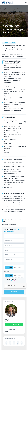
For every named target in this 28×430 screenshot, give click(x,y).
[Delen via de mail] (21, 343)
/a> (14, 343)
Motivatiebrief (7, 271)
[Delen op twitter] (10, 343)
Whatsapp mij (15, 324)
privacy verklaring (10, 280)
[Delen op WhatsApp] (18, 343)
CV (5, 263)
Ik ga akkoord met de (11, 280)
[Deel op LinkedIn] (6, 343)
